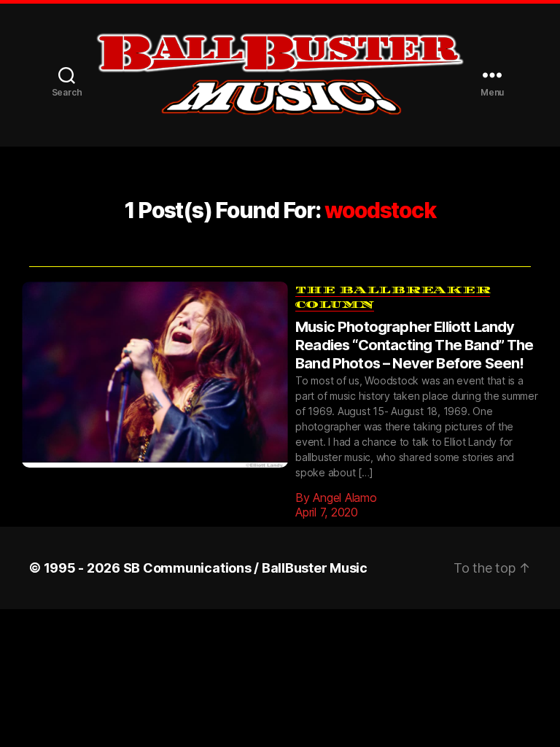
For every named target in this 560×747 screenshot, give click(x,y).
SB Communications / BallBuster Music (245, 546)
